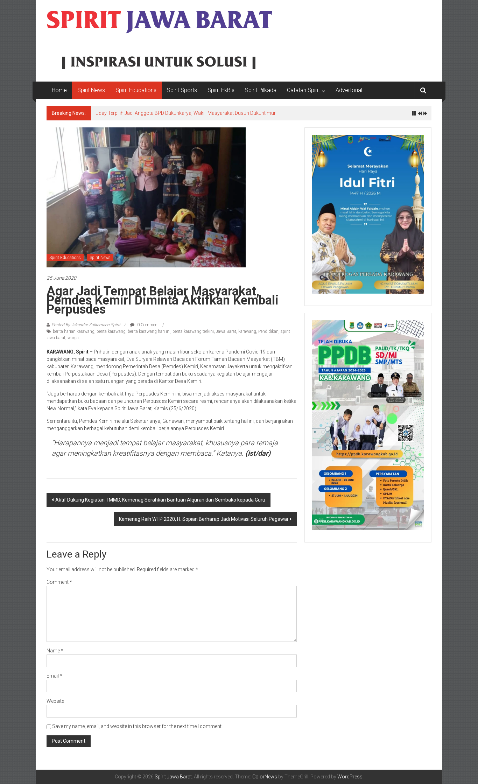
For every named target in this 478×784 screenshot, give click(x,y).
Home (59, 90)
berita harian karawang (73, 331)
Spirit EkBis (221, 90)
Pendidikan (268, 331)
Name (55, 650)
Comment (59, 582)
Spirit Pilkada (260, 90)
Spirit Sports (182, 90)
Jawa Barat (226, 331)
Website (55, 701)
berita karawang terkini (193, 331)
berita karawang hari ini (149, 331)
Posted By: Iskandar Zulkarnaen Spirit (85, 324)
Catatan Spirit (303, 90)
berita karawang (111, 331)
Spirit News (91, 90)
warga (73, 337)
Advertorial (349, 90)
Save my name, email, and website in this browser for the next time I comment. (137, 726)
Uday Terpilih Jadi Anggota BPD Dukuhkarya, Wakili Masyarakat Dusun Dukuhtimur (186, 113)
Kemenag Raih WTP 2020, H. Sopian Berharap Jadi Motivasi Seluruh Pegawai (203, 519)
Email (54, 676)
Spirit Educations (135, 90)
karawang (247, 331)
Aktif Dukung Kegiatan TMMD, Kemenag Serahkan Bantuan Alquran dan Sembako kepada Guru (160, 500)
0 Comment (147, 324)
